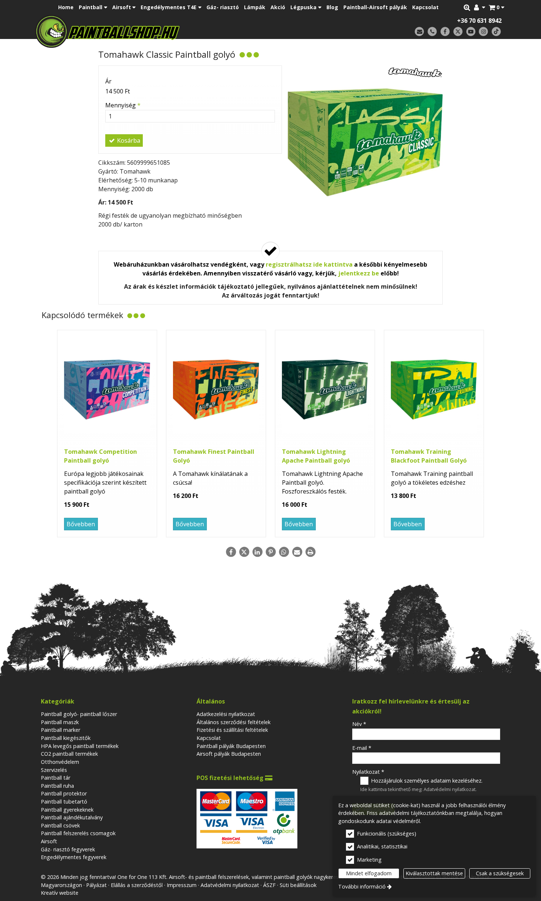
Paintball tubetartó (64, 801)
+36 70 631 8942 (479, 21)
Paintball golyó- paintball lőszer (79, 714)
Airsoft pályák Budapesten (229, 753)
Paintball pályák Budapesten (231, 745)
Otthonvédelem (60, 761)
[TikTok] (496, 31)
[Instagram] (483, 31)
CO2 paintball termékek (69, 753)
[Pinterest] (270, 552)
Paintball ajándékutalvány (72, 817)
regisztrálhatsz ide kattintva (309, 264)
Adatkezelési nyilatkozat (226, 714)
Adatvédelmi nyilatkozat (449, 789)
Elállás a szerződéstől (137, 885)
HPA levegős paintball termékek (80, 745)
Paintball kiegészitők (66, 737)
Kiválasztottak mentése (434, 873)
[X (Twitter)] (458, 31)
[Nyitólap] (159, 31)
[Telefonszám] (432, 31)
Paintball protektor (64, 793)
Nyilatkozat (368, 771)
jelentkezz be (358, 273)
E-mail (361, 747)
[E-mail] (419, 31)
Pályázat (96, 885)
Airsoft (49, 841)
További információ (362, 886)
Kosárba (128, 140)
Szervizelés (54, 769)
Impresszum (182, 885)
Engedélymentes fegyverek (73, 857)
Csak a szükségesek (500, 873)
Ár (108, 81)
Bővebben (81, 524)
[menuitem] (496, 7)
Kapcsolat (209, 737)
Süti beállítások (298, 885)
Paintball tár (55, 777)
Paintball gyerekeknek (67, 809)
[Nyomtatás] (310, 552)
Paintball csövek (60, 825)
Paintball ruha (57, 785)
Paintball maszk (60, 722)
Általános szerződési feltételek (233, 722)
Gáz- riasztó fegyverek (68, 849)
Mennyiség (123, 105)
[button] (496, 7)
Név (359, 723)
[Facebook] (445, 31)
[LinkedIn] (257, 552)
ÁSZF (269, 885)
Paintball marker (60, 729)
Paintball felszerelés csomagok (78, 833)
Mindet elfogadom (369, 873)
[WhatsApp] (284, 552)
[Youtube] (471, 31)
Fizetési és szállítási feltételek (232, 729)
